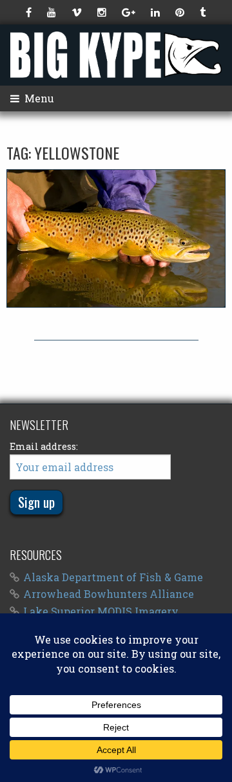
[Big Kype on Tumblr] (204, 12)
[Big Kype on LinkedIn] (156, 12)
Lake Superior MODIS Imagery (101, 611)
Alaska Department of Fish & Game (113, 577)
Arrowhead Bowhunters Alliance (108, 593)
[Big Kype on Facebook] (30, 12)
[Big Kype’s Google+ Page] (129, 12)
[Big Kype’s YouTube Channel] (53, 12)
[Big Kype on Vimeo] (78, 12)
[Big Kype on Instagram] (103, 12)
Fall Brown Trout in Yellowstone (116, 238)
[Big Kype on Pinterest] (181, 12)
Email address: (44, 446)
